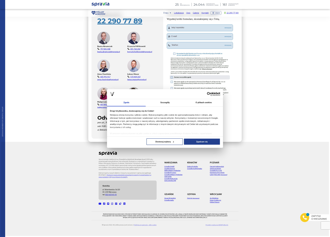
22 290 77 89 (119, 21)
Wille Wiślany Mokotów (172, 170)
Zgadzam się (202, 142)
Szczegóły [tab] (165, 102)
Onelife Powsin (169, 168)
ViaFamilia (168, 176)
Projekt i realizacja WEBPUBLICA (217, 225)
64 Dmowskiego (215, 168)
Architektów (214, 198)
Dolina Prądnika (192, 166)
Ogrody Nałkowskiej (217, 166)
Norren (193, 198)
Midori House (214, 202)
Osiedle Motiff (169, 166)
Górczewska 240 (170, 180)
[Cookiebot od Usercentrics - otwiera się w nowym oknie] (209, 94)
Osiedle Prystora (170, 172)
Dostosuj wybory (163, 142)
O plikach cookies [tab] (204, 102)
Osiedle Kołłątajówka (194, 168)
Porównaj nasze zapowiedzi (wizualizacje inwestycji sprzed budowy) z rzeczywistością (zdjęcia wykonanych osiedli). (125, 176)
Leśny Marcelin (218, 175)
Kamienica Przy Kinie (217, 172)
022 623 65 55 (111, 195)
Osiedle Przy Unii (216, 170)
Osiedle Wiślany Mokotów (173, 175)
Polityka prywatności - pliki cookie (145, 225)
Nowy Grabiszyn (215, 200)
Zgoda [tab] (126, 102)
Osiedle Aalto (169, 200)
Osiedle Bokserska (171, 179)
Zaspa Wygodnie (170, 198)
